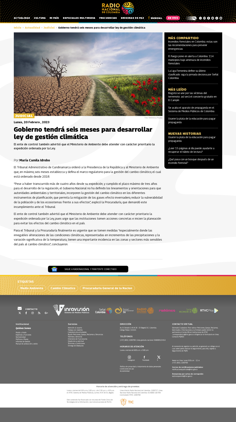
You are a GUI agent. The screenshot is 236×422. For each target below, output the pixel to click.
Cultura (40, 18)
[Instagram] (204, 18)
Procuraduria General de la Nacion (107, 288)
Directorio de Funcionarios (77, 339)
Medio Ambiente (31, 288)
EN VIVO (173, 18)
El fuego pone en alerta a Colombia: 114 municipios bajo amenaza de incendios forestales (191, 60)
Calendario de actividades (77, 332)
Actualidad (22, 18)
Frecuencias (108, 18)
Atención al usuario (75, 328)
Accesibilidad (125, 371)
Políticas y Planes (22, 339)
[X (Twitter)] (200, 18)
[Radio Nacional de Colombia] (118, 8)
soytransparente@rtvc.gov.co (182, 376)
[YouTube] (212, 18)
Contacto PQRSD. (178, 337)
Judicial (49, 27)
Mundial (156, 18)
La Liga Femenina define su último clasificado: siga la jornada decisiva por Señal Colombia (193, 74)
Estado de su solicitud (76, 341)
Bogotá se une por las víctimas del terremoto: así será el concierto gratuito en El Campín (192, 97)
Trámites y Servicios (75, 337)
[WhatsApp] (216, 18)
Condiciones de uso (127, 369)
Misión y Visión (21, 332)
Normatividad (21, 337)
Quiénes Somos (23, 328)
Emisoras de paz (132, 18)
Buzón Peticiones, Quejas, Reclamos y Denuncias (85, 334)
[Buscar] (191, 18)
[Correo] (220, 18)
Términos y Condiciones (76, 343)
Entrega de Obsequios (75, 346)
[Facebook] (208, 18)
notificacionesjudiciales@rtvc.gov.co (184, 369)
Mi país (54, 18)
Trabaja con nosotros (75, 330)
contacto (31, 309)
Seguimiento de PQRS (180, 351)
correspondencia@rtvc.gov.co (183, 334)
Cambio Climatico (63, 288)
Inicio (17, 27)
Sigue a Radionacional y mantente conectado (91, 269)
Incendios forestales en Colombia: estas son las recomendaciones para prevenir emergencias (192, 45)
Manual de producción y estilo (27, 344)
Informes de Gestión (23, 341)
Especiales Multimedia (79, 18)
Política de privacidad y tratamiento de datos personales (140, 366)
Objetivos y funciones (23, 335)
